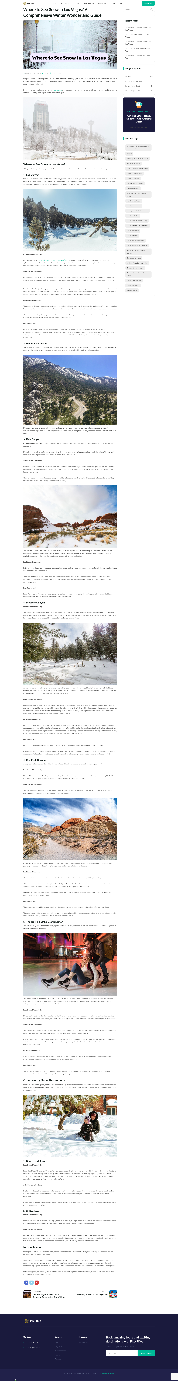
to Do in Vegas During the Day (137, 263)
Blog (120, 3)
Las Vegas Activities (134, 206)
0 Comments (56, 73)
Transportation (88, 3)
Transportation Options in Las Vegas (137, 274)
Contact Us (83, 1343)
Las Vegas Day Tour (135, 81)
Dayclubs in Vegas (133, 178)
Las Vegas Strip (132, 236)
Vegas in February (133, 285)
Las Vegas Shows (134, 91)
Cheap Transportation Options (137, 168)
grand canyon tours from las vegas (136, 194)
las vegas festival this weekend (137, 211)
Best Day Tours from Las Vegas (137, 159)
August (129, 154)
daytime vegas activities (135, 183)
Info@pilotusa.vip (34, 1347)
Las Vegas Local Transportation (137, 226)
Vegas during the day (134, 280)
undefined (17, 1380)
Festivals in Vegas (133, 188)
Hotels (76, 3)
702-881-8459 (33, 1343)
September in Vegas (134, 258)
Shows (112, 3)
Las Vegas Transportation (135, 241)
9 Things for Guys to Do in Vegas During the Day (138, 147)
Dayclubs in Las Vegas (134, 173)
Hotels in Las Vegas (133, 201)
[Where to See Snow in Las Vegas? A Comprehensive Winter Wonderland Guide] (26, 1283)
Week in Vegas (132, 290)
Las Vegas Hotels (134, 86)
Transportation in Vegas (135, 268)
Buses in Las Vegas (133, 164)
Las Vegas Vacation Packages (137, 245)
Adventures (102, 3)
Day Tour (63, 3)
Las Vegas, (58, 90)
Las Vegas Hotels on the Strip (137, 221)
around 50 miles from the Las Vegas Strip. (52, 260)
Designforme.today (107, 1373)
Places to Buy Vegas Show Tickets (136, 252)
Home (54, 3)
